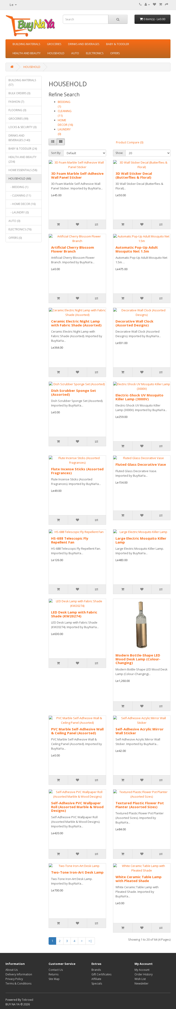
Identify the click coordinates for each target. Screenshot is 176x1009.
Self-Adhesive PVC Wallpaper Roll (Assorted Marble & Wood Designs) (77, 807)
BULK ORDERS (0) (19, 93)
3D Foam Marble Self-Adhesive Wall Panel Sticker (77, 175)
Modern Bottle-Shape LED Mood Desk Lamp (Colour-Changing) (138, 659)
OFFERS (115, 53)
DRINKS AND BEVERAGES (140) (19, 138)
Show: (119, 153)
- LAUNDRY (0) (18, 212)
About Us (12, 970)
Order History (144, 974)
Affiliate (96, 979)
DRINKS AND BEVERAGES (83, 44)
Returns (53, 974)
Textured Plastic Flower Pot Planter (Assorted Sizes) (140, 805)
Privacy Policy (14, 979)
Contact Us (56, 970)
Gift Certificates (101, 974)
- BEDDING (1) (18, 187)
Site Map (54, 979)
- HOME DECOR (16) (22, 204)
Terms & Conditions (18, 983)
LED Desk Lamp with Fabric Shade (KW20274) (74, 614)
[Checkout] (166, 4)
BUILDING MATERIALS (26, 44)
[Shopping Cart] (160, 4)
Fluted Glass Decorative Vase (141, 464)
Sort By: (56, 153)
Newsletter (141, 983)
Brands (96, 970)
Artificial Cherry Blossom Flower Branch (72, 249)
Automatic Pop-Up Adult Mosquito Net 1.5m (137, 249)
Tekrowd (27, 1000)
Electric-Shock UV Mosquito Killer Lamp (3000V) (139, 397)
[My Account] (147, 4)
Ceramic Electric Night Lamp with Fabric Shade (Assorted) (76, 323)
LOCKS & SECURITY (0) (22, 127)
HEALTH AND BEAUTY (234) (22, 159)
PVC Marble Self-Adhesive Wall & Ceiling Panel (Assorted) (77, 731)
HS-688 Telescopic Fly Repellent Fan (69, 540)
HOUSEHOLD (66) (19, 178)
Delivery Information (19, 974)
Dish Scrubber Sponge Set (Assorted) (73, 392)
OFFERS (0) (15, 238)
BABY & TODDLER (117, 44)
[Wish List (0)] (154, 4)
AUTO (75, 53)
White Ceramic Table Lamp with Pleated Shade (139, 878)
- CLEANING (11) (19, 195)
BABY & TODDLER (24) (22, 149)
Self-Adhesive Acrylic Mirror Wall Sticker (140, 731)
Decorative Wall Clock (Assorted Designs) (134, 323)
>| (90, 941)
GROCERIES (54, 44)
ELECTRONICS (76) (19, 229)
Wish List (140, 979)
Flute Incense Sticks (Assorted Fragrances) (77, 471)
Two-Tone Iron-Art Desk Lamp (77, 872)
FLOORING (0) (17, 110)
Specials (96, 983)
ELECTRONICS (94, 53)
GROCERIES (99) (18, 119)
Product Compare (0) (129, 142)
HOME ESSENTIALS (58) (22, 170)
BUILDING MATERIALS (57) (22, 82)
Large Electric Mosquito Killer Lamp (141, 540)
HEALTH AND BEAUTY (27, 53)
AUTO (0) (14, 221)
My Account (142, 970)
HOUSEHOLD (55, 53)
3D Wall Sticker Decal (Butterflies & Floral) (134, 175)
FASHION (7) (16, 102)
